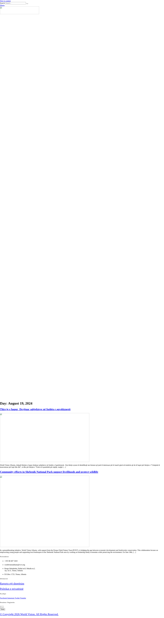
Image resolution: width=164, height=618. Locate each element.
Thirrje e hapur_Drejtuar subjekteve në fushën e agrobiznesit (35, 409)
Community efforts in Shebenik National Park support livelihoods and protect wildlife (49, 471)
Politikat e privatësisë (11, 588)
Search (2, 3)
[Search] (27, 3)
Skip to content (5, 1)
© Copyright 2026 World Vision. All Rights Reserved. (29, 614)
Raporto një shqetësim (12, 583)
